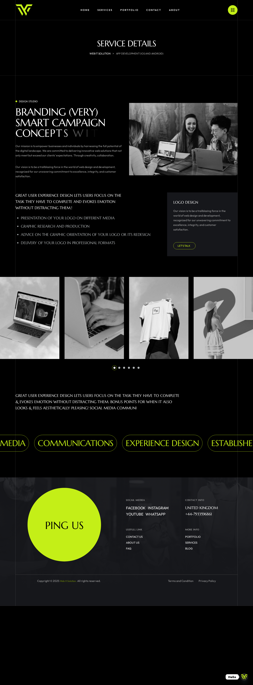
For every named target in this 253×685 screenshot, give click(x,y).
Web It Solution (68, 581)
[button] (114, 368)
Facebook (136, 508)
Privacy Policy (207, 581)
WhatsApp (155, 514)
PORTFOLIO (193, 536)
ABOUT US (132, 542)
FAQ (128, 548)
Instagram (158, 508)
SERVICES (191, 542)
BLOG (189, 548)
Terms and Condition (180, 581)
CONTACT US (134, 536)
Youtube (134, 514)
